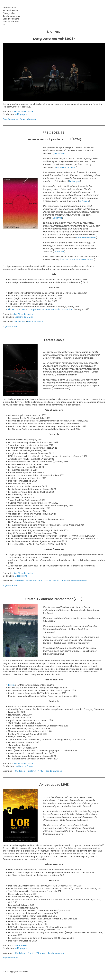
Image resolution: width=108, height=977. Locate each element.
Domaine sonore (11, 18)
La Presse (84, 200)
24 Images (74, 181)
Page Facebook (10, 119)
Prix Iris (11, 685)
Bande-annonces (11, 16)
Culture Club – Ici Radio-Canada (77, 259)
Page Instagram (28, 119)
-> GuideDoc (18, 321)
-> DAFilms (17, 580)
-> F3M (40, 771)
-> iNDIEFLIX (30, 771)
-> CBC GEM (42, 580)
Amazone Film (21, 945)
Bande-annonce (35, 321)
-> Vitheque (63, 580)
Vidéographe (21, 114)
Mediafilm (59, 153)
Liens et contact (11, 21)
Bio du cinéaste (10, 10)
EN (4, 24)
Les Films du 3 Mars (24, 317)
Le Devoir (57, 217)
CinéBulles (59, 251)
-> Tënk (52, 580)
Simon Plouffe (9, 7)
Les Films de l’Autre (23, 111)
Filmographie (9, 13)
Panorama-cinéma (66, 167)
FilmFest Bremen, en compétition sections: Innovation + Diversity (40, 309)
